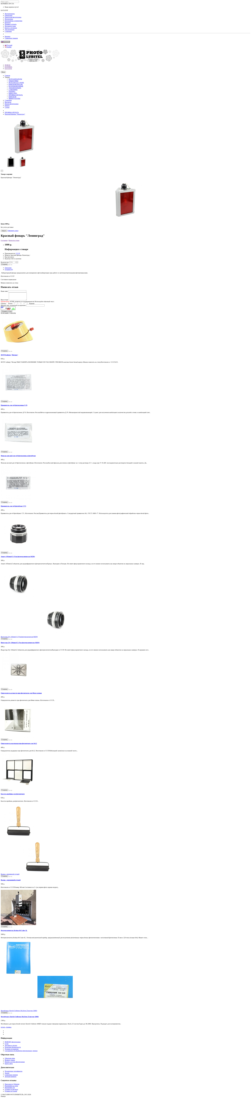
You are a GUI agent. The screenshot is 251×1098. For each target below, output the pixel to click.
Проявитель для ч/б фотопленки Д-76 (14, 405)
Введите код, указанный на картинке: (13, 305)
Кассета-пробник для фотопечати (13, 794)
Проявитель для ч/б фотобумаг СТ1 (13, 506)
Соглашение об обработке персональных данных (21, 1051)
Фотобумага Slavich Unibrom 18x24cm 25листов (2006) (19, 1011)
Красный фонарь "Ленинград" (15, 114)
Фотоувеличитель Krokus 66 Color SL (14, 930)
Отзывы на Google (11, 1091)
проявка (8, 1027)
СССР (18, 253)
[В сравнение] (11, 264)
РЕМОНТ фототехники (12, 1042)
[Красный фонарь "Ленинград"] (11, 167)
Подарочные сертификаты (13, 1071)
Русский (9, 45)
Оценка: (3, 303)
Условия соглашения (11, 1049)
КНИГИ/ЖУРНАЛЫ (16, 84)
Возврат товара (10, 1060)
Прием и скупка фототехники (15, 1062)
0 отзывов (4, 240)
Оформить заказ (13, 230)
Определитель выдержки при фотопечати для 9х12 (19, 743)
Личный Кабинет (10, 1076)
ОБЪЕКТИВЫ (13, 81)
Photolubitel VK (10, 1087)
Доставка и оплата (11, 1045)
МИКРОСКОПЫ (14, 98)
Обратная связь (10, 1058)
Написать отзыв (14, 240)
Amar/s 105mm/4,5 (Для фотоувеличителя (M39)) (18, 556)
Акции (7, 1073)
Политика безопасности (13, 1047)
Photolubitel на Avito (11, 1086)
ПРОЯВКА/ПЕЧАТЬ (16, 95)
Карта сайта (9, 1063)
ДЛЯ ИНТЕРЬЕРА (15, 88)
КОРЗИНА (8, 67)
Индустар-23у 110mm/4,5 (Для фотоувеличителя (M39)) (19, 637)
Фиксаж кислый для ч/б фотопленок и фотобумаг (18, 456)
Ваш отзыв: (4, 300)
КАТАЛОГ (8, 68)
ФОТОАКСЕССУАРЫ (16, 82)
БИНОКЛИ (12, 97)
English (8, 47)
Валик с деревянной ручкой (10, 874)
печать (3, 1027)
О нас (7, 1043)
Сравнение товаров (11, 38)
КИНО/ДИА (13, 93)
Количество (5, 262)
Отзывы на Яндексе (11, 1089)
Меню (3, 72)
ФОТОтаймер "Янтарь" (9, 355)
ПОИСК (7, 65)
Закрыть (4, 230)
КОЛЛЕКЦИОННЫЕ (16, 86)
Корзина (7, 36)
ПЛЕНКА (12, 91)
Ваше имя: (4, 291)
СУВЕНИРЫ (13, 90)
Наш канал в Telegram (12, 1084)
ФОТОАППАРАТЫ (15, 79)
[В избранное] (9, 264)
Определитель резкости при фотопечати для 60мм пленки (21, 693)
